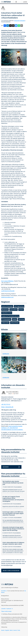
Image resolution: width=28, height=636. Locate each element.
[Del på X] (10, 25)
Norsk (11, 630)
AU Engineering (19, 306)
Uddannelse (5, 323)
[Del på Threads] (13, 25)
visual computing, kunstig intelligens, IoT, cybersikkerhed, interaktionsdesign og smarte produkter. (12, 428)
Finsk (18, 630)
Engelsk (7, 630)
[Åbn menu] (16, 2)
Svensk (15, 630)
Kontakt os (4, 591)
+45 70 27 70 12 (5, 404)
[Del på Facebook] (5, 25)
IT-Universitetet (6, 319)
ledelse (14, 319)
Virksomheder (15, 323)
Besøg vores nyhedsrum (11, 570)
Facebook (8, 609)
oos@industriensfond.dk (7, 291)
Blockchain (5, 309)
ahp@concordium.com (7, 297)
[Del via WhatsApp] (19, 25)
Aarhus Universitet (7, 306)
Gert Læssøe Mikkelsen (7, 281)
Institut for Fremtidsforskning (10, 316)
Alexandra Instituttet (19, 21)
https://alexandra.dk (7, 407)
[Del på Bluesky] (16, 25)
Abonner (5, 467)
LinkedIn (3, 609)
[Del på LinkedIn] (7, 25)
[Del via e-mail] (21, 25)
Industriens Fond (7, 313)
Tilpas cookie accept (6, 611)
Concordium (13, 309)
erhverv (21, 309)
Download (6, 354)
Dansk (2, 630)
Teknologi (21, 319)
